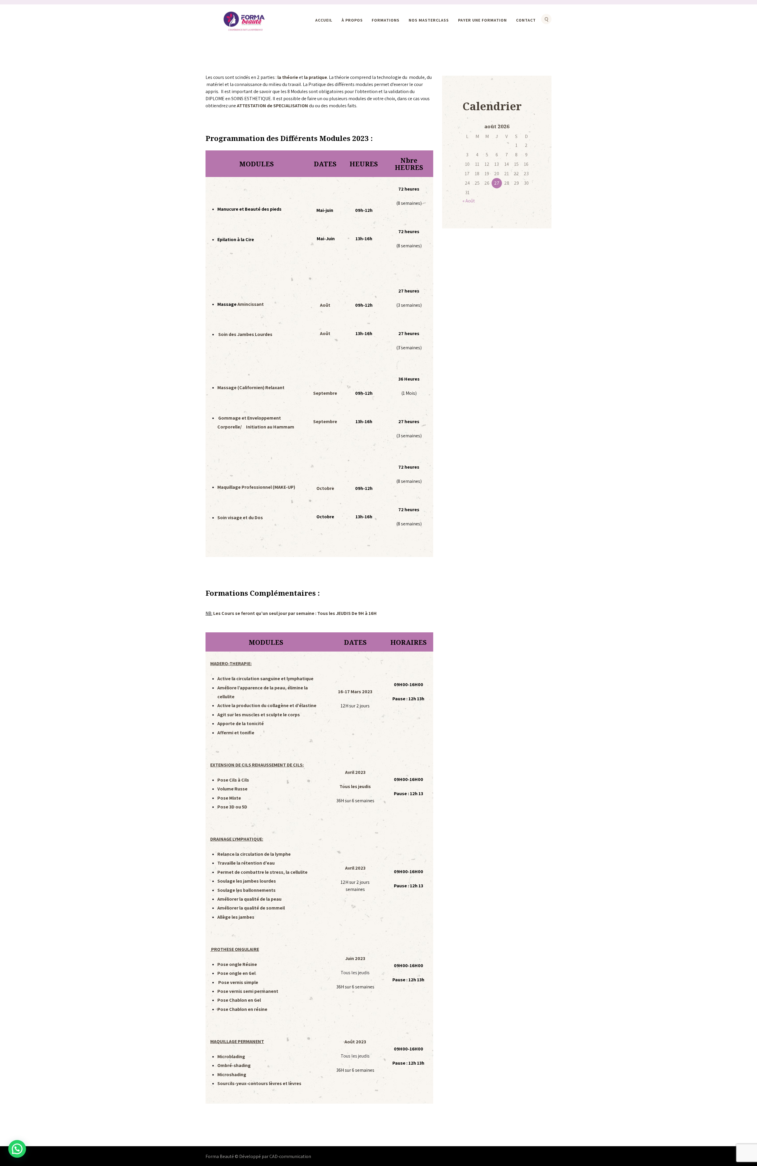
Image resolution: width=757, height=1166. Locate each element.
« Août (468, 201)
